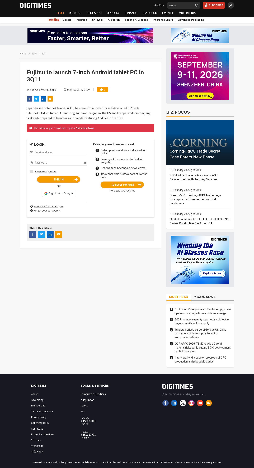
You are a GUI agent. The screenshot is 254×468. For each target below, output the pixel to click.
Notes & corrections (42, 434)
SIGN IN (59, 179)
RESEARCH (94, 13)
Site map (36, 440)
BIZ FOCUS (150, 13)
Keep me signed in (45, 171)
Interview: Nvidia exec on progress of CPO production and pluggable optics (200, 359)
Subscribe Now (85, 128)
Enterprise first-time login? (48, 206)
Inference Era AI (163, 19)
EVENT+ (167, 13)
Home (23, 53)
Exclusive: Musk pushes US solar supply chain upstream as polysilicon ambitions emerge (203, 311)
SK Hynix (97, 19)
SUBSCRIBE (216, 5)
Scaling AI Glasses (136, 19)
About (34, 394)
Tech (34, 53)
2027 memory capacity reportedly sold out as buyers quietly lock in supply (202, 321)
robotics (82, 19)
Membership (38, 405)
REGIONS (75, 13)
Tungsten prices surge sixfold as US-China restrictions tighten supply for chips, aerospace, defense (200, 333)
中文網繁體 (37, 445)
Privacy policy (38, 417)
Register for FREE (122, 185)
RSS (82, 411)
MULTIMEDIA (187, 13)
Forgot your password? (47, 210)
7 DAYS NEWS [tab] (204, 297)
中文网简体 (37, 451)
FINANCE (131, 13)
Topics (84, 405)
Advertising (37, 399)
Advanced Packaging (191, 19)
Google (67, 19)
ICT (44, 53)
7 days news (87, 399)
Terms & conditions (42, 411)
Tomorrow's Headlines (93, 394)
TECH (60, 13)
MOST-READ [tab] (178, 297)
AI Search (114, 19)
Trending (53, 19)
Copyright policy (40, 422)
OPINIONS (113, 13)
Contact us (37, 428)
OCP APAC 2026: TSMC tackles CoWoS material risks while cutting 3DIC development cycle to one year (203, 347)
